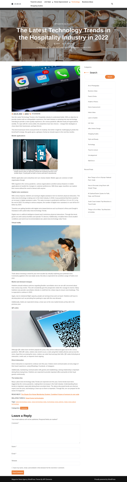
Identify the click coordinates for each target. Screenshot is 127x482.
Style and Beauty (93, 139)
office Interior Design (94, 128)
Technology (75, 2)
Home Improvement (61, 2)
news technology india (39, 402)
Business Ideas (87, 2)
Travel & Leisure (36, 2)
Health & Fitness (93, 101)
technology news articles (55, 402)
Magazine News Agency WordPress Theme (26, 479)
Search (93, 72)
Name (14, 446)
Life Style (47, 2)
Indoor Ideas (92, 112)
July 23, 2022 (17, 114)
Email (14, 453)
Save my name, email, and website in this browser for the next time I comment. (38, 468)
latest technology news (23, 402)
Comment (15, 423)
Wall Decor (91, 160)
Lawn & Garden (93, 118)
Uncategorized (92, 155)
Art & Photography (93, 85)
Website (14, 460)
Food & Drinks (92, 96)
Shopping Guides (36, 6)
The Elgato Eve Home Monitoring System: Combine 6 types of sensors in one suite (50, 394)
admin (27, 114)
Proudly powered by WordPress (104, 479)
